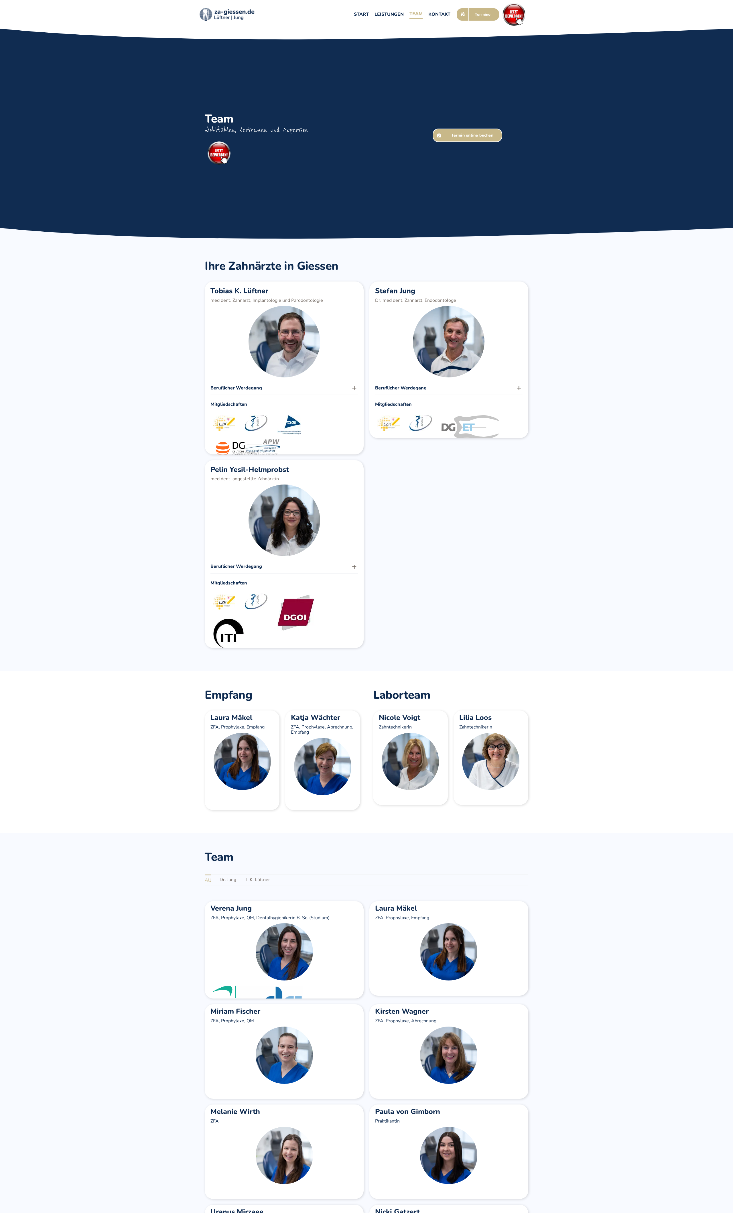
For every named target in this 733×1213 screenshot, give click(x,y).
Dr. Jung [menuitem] (228, 880)
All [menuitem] (208, 880)
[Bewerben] (514, 5)
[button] (284, 388)
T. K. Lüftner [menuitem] (257, 880)
